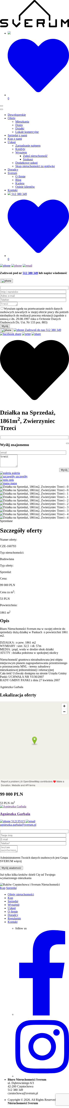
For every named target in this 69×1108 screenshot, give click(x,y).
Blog (18, 179)
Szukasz (28, 159)
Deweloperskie (17, 114)
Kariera (19, 183)
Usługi (12, 142)
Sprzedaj (11, 888)
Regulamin (14, 918)
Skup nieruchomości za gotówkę (35, 166)
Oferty (12, 118)
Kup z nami (15, 138)
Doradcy (13, 169)
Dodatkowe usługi (26, 162)
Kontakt (12, 190)
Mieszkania (22, 121)
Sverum (12, 173)
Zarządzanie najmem (27, 145)
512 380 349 (19, 194)
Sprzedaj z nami (17, 135)
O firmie (20, 176)
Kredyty (20, 149)
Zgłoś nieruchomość (35, 155)
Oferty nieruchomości (21, 894)
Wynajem (21, 152)
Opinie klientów (25, 186)
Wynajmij (13, 904)
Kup (2, 888)
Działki (19, 128)
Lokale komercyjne (27, 132)
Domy (19, 125)
